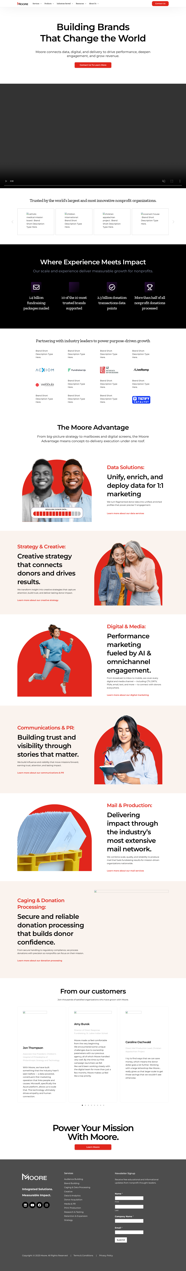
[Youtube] (32, 1205)
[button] (82, 1105)
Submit (121, 1240)
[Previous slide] (12, 222)
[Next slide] (173, 222)
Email (118, 1228)
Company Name (124, 1216)
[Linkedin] (25, 1205)
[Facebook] (39, 1205)
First (117, 1202)
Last (117, 1210)
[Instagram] (46, 1205)
